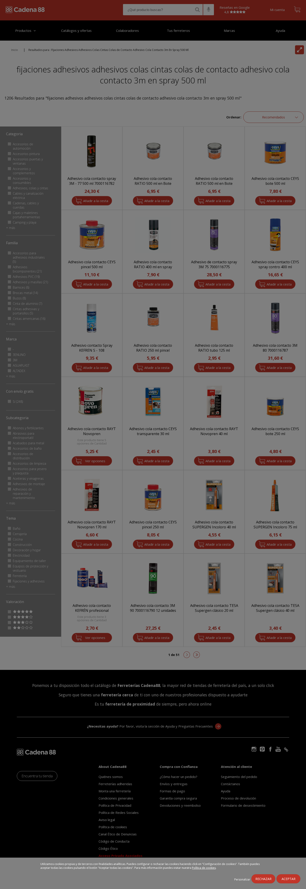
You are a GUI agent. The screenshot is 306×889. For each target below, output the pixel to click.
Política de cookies (204, 868)
